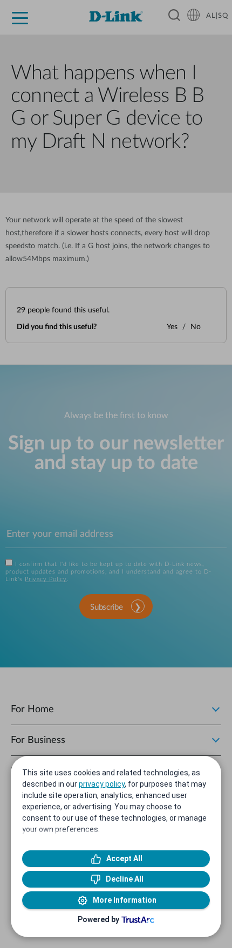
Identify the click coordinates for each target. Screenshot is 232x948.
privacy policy (102, 784)
